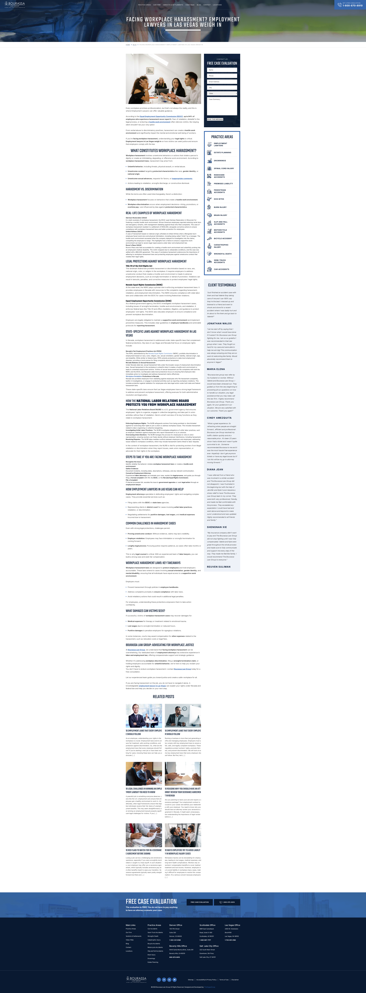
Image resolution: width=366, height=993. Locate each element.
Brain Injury (151, 955)
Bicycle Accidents (154, 943)
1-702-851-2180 (230, 940)
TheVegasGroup (209, 987)
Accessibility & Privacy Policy (206, 980)
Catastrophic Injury (154, 940)
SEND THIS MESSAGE (215, 119)
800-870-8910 (174, 957)
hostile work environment (159, 122)
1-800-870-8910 (229, 902)
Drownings (151, 958)
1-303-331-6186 (175, 940)
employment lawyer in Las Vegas (152, 686)
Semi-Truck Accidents (155, 932)
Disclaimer (235, 980)
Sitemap (190, 980)
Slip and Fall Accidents (155, 951)
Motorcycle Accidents (155, 947)
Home (128, 44)
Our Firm (157, 5)
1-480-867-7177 (205, 940)
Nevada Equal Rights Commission (160, 353)
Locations (217, 5)
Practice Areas (144, 5)
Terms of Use (224, 980)
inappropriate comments (182, 179)
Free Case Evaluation (200, 902)
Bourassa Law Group (136, 650)
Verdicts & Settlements (173, 5)
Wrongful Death (153, 936)
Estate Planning (153, 962)
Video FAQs (189, 5)
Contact (207, 5)
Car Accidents (152, 929)
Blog (199, 5)
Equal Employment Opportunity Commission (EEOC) (161, 116)
